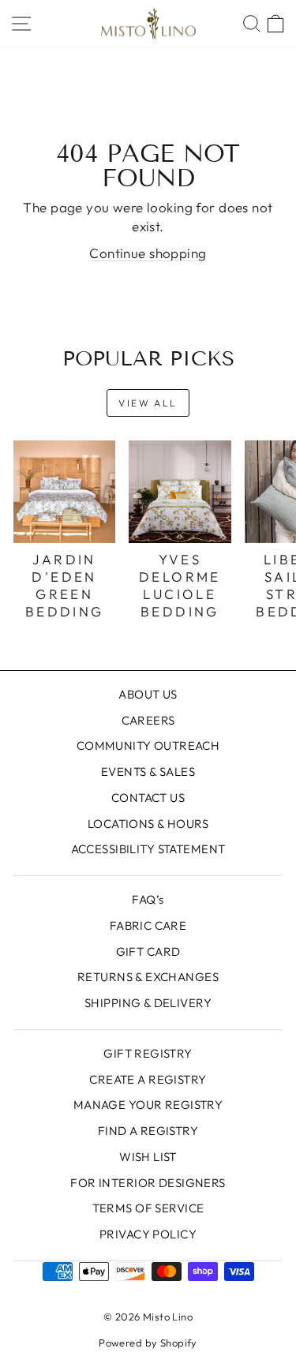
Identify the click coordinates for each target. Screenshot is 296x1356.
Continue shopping (147, 253)
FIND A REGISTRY (148, 1130)
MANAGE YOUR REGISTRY (148, 1104)
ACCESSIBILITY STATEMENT (148, 848)
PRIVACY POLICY (148, 1234)
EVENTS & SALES (148, 771)
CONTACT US (148, 797)
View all (147, 403)
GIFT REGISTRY (148, 1053)
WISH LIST (148, 1156)
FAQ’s (147, 899)
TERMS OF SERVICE (148, 1208)
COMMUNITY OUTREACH (148, 745)
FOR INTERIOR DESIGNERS (147, 1182)
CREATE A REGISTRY (147, 1079)
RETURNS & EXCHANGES (148, 976)
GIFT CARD (148, 951)
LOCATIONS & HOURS (148, 823)
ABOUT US (147, 694)
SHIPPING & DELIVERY (148, 1002)
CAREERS (148, 720)
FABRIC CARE (148, 925)
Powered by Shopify (148, 1342)
